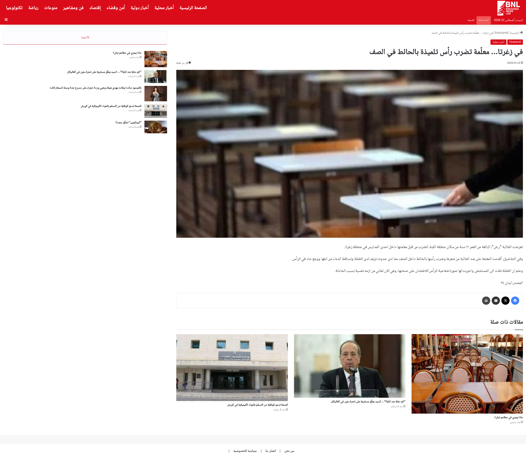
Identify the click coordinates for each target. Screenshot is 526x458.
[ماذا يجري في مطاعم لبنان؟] (467, 374)
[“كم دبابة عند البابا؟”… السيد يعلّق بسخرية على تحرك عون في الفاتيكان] (349, 366)
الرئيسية (515, 33)
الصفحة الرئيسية (193, 8)
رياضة (33, 8)
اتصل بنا (270, 450)
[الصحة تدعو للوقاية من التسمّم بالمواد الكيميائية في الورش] (232, 367)
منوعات (50, 8)
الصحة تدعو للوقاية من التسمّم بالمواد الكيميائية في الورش (442, 20)
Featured (501, 33)
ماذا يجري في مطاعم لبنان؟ (508, 417)
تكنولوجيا (14, 8)
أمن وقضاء (116, 8)
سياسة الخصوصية (245, 450)
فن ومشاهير (73, 8)
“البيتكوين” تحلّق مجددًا (128, 122)
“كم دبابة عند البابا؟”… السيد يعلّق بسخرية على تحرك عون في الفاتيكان (368, 401)
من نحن (289, 450)
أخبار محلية (164, 8)
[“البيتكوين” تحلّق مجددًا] (155, 127)
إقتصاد (95, 8)
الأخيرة (85, 37)
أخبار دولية (140, 8)
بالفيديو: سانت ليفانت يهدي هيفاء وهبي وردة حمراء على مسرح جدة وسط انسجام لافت (95, 87)
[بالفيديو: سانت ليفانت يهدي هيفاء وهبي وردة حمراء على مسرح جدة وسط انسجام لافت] (155, 93)
